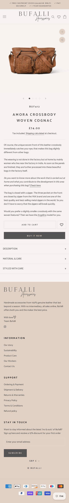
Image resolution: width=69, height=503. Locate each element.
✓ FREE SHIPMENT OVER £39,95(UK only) (30, 3)
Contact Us (9, 366)
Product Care (10, 356)
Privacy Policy (10, 400)
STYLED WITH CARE (13, 269)
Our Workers (10, 361)
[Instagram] (5, 327)
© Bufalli (34, 468)
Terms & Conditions (13, 406)
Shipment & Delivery (13, 390)
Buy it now (34, 235)
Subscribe (15, 453)
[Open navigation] (4, 16)
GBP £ (33, 461)
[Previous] (23, 98)
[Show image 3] (36, 98)
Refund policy (10, 411)
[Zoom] (62, 32)
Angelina (42, 215)
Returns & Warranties (14, 395)
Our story (8, 345)
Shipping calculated (35, 133)
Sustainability (10, 350)
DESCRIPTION (10, 249)
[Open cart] (64, 16)
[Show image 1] (29, 98)
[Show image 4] (39, 98)
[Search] (53, 16)
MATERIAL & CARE (12, 259)
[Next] (45, 98)
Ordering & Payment (14, 384)
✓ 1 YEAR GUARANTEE (41, 6)
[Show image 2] (33, 98)
